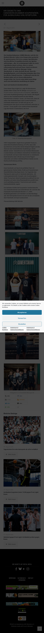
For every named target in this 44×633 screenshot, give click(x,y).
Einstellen (22, 324)
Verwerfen (22, 318)
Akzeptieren (22, 312)
